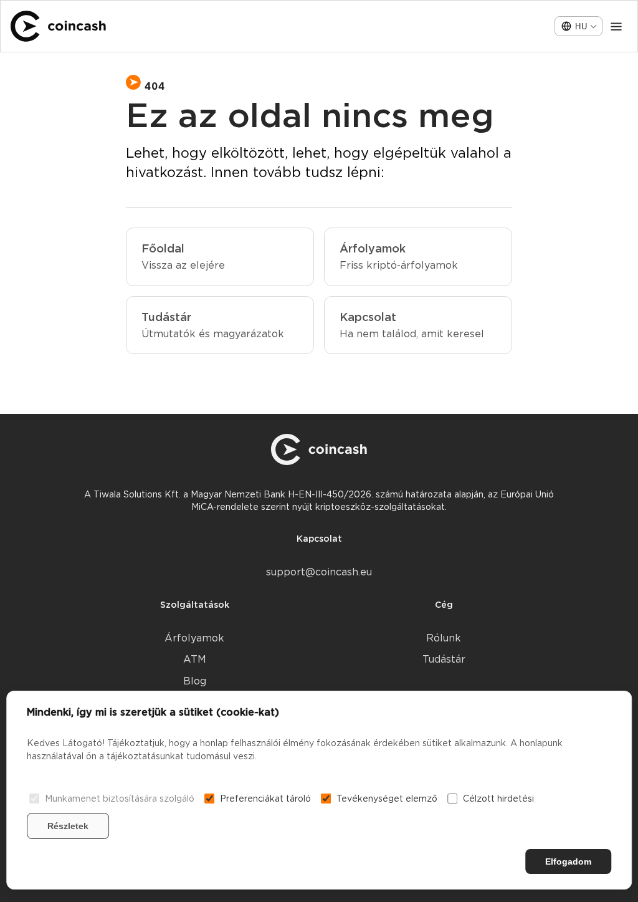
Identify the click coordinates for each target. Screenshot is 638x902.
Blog (194, 681)
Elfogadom (568, 861)
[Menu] (616, 26)
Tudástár (443, 659)
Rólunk (443, 638)
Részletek (67, 826)
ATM (194, 659)
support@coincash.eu (319, 572)
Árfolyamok (194, 638)
